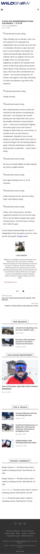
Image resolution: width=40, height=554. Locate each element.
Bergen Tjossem (8, 467)
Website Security (27, 536)
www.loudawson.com (10, 282)
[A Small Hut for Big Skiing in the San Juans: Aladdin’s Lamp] (8, 331)
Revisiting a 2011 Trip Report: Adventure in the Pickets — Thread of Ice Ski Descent (25, 342)
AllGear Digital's (21, 541)
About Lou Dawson (13, 531)
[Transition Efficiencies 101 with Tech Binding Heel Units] (8, 416)
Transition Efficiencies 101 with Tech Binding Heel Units (26, 414)
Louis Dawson (12, 25)
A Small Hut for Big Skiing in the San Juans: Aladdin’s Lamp (26, 329)
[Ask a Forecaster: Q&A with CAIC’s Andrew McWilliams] (20, 372)
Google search (22, 236)
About (18, 533)
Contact (24, 533)
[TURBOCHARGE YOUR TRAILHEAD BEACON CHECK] (8, 443)
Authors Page (9, 533)
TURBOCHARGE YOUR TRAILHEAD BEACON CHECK (26, 442)
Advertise (32, 533)
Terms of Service (27, 531)
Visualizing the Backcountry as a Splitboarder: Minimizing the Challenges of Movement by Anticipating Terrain (27, 428)
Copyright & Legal (13, 536)
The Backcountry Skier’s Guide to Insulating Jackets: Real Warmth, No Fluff (18, 470)
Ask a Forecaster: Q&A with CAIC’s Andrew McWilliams (20, 387)
